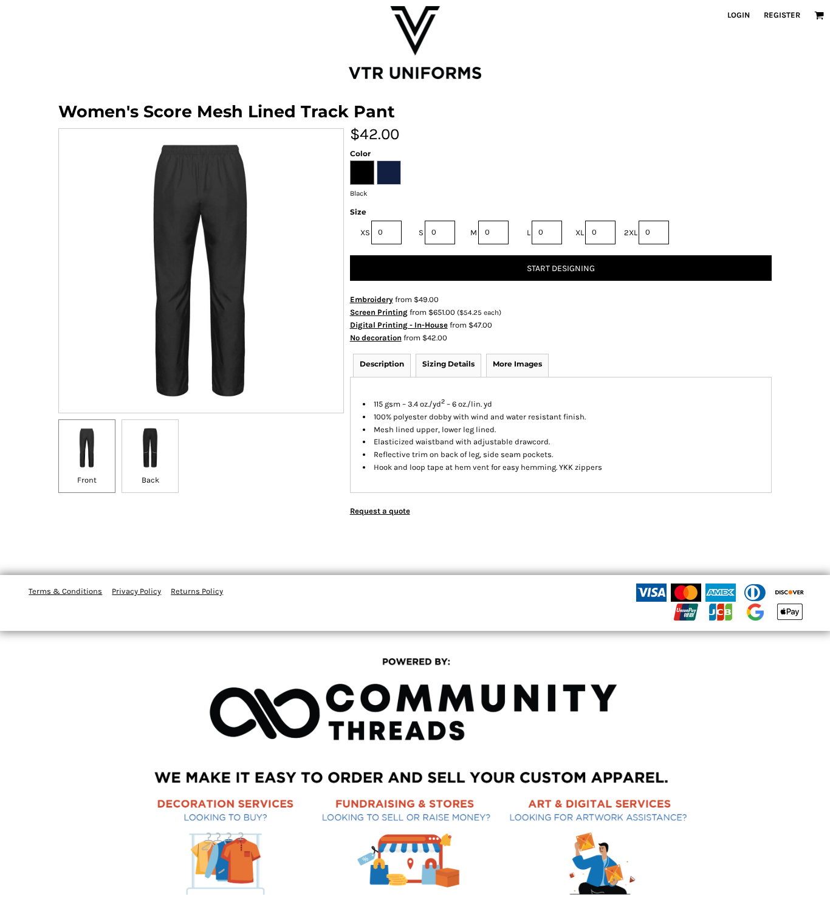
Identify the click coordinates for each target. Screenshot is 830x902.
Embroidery (371, 299)
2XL (630, 232)
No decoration (376, 337)
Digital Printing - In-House (399, 324)
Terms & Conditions (65, 591)
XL (579, 232)
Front (87, 479)
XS (365, 232)
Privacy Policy (136, 591)
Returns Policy (197, 591)
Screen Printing (379, 312)
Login (738, 14)
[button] (819, 15)
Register (782, 14)
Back (150, 479)
